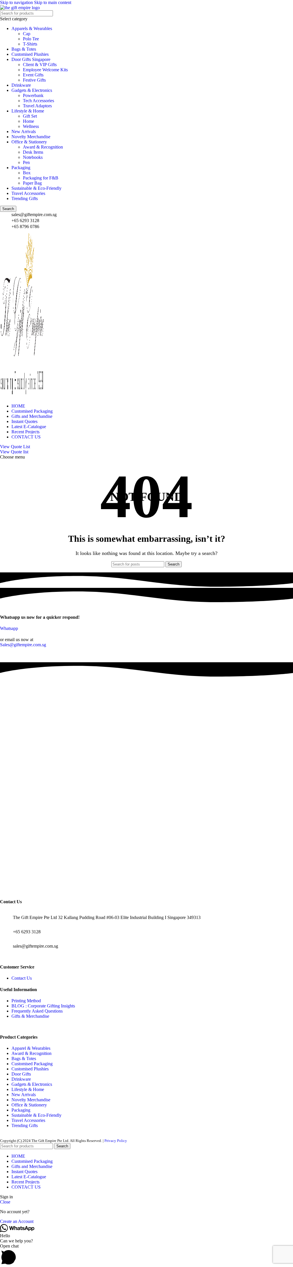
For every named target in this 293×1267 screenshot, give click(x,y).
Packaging (20, 167)
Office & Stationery (29, 141)
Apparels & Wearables (31, 28)
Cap (26, 33)
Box (27, 172)
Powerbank (33, 95)
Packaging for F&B (40, 177)
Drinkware (21, 85)
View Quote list (14, 451)
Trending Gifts (24, 198)
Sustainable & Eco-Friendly (36, 188)
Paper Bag (32, 183)
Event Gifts (33, 74)
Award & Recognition (43, 147)
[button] (146, 1255)
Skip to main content (52, 2)
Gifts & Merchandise (30, 1016)
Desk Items (33, 152)
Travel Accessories (28, 193)
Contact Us (21, 978)
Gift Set (30, 116)
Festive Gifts (34, 80)
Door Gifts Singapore (30, 59)
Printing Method (26, 1000)
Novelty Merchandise (30, 136)
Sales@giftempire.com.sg (23, 644)
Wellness (31, 126)
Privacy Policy (115, 1140)
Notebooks (33, 157)
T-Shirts (30, 43)
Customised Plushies (30, 54)
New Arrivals (23, 131)
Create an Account (16, 1221)
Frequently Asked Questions (37, 1011)
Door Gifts (21, 1074)
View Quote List (15, 446)
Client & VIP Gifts (40, 64)
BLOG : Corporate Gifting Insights (43, 1005)
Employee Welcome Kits (45, 69)
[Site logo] (20, 7)
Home (28, 121)
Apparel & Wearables (30, 1048)
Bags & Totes (23, 49)
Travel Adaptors (37, 105)
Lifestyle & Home (27, 110)
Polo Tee (31, 38)
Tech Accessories (38, 100)
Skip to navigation (17, 2)
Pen (26, 162)
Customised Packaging (32, 1063)
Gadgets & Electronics (31, 90)
